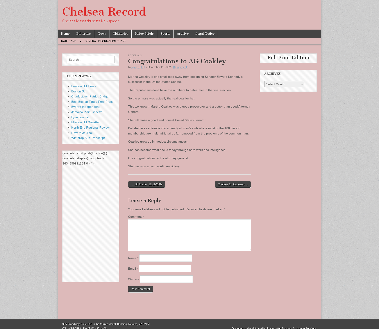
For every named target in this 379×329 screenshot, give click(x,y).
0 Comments (180, 67)
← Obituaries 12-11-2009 (146, 184)
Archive (183, 33)
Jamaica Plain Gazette (86, 112)
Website (133, 279)
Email (133, 268)
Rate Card (68, 41)
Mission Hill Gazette (85, 122)
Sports (165, 33)
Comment (136, 216)
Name (133, 258)
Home (65, 33)
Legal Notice (205, 33)
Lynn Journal (80, 117)
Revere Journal (82, 132)
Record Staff (138, 67)
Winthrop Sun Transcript (88, 138)
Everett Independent (85, 106)
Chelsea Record (104, 11)
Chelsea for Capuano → (233, 184)
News (102, 33)
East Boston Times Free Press (92, 101)
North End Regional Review (90, 127)
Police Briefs (144, 33)
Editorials (83, 33)
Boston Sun (79, 91)
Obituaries (120, 33)
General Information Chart (105, 41)
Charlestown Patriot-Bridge (90, 96)
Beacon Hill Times (83, 86)
